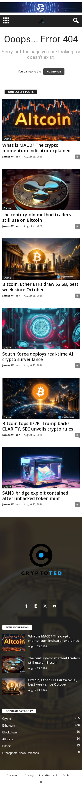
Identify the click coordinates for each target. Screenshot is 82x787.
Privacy (29, 775)
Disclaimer (13, 775)
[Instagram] (36, 606)
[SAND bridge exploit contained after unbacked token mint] (41, 467)
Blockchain (9, 732)
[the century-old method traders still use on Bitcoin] (41, 189)
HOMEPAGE (54, 71)
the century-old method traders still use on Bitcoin (36, 217)
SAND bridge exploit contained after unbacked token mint (35, 495)
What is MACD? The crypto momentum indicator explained (36, 148)
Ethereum (8, 725)
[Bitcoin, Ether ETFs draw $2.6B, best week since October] (41, 259)
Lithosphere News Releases (20, 753)
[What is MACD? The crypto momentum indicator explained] (41, 119)
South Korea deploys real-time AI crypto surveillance (37, 356)
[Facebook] (27, 606)
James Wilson (11, 156)
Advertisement (48, 775)
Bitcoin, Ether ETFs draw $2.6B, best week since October (40, 287)
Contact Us (68, 775)
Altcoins (7, 739)
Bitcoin (6, 746)
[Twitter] (46, 606)
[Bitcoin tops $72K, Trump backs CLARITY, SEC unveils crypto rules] (41, 398)
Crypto (7, 138)
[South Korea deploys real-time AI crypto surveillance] (41, 328)
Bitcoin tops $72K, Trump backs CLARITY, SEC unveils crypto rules (37, 426)
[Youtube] (55, 606)
